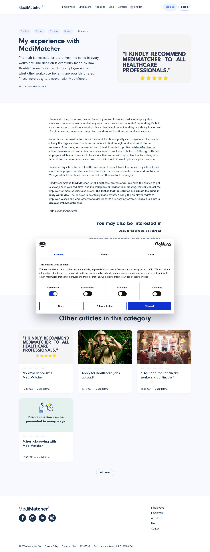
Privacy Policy (51, 546)
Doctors (39, 31)
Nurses (67, 31)
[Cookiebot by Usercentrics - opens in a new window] (157, 244)
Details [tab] (105, 254)
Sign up (170, 7)
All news (105, 472)
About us (100, 7)
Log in (184, 7)
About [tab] (151, 254)
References (83, 31)
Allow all (149, 306)
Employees (68, 7)
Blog (111, 7)
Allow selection (105, 306)
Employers (85, 7)
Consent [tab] (58, 254)
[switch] (87, 293)
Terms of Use (69, 546)
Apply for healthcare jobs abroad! (140, 231)
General (54, 31)
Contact (122, 7)
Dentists (25, 31)
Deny (61, 306)
